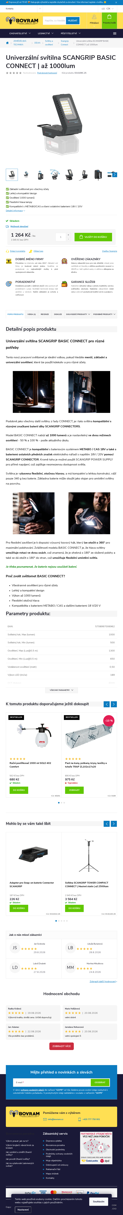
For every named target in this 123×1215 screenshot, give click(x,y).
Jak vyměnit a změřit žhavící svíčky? (19, 1153)
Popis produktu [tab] (15, 314)
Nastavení (23, 1209)
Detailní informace (14, 210)
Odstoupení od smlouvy (57, 1165)
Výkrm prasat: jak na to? (17, 1141)
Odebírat (100, 1082)
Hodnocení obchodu (61, 993)
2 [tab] (61, 802)
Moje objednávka (54, 1160)
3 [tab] (64, 802)
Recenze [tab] (45, 314)
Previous (107, 704)
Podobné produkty (102, 314)
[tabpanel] (34, 755)
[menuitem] (20, 33)
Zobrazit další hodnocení (103, 981)
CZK (108, 8)
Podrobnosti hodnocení (47, 73)
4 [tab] (64, 921)
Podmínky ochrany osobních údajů (59, 1155)
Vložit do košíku (96, 237)
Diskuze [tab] (58, 314)
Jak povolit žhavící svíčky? (18, 1159)
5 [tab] (67, 921)
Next (114, 704)
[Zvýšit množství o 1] (68, 235)
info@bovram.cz (55, 1119)
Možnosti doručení (19, 226)
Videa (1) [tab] (31, 314)
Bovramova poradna (55, 1145)
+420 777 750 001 (91, 1119)
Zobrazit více (61, 1046)
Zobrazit (74, 790)
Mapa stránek (52, 1174)
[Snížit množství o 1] (68, 239)
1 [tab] (59, 802)
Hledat (72, 20)
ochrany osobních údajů (32, 1090)
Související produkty (76, 314)
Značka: (109, 251)
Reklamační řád (53, 1169)
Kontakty (10, 8)
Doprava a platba (54, 1141)
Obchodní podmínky (55, 1149)
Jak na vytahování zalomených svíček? (20, 1164)
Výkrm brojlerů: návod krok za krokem (20, 1146)
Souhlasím (98, 1201)
